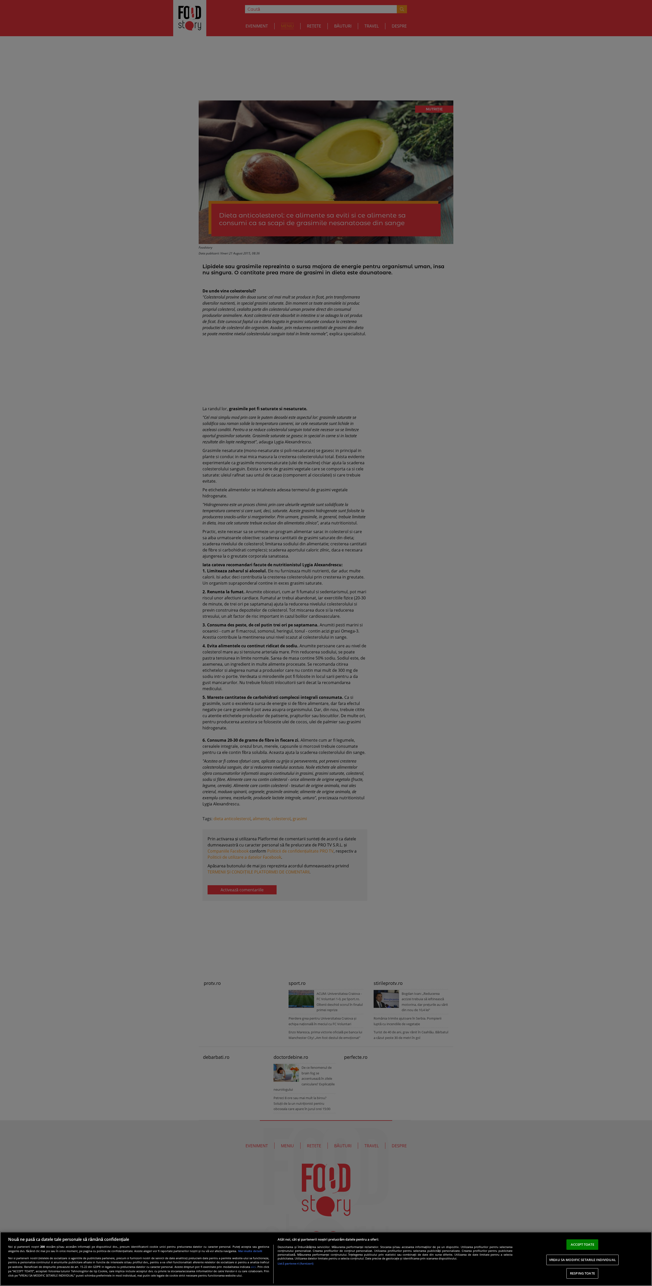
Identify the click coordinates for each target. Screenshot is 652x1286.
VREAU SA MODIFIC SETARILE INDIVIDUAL (582, 1259)
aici (253, 1267)
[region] (326, 1259)
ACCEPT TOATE (582, 1244)
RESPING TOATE (582, 1273)
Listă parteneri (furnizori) (296, 1263)
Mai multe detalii (250, 1251)
